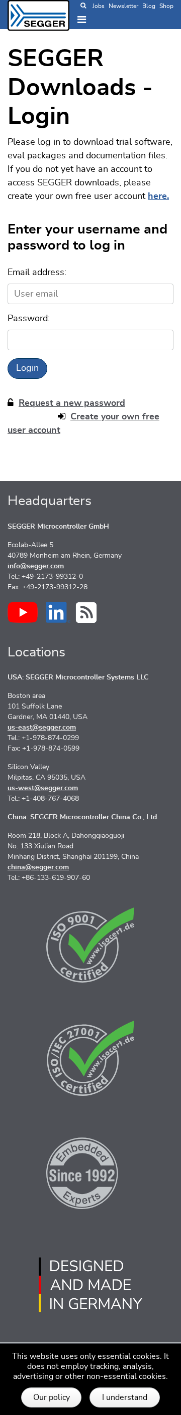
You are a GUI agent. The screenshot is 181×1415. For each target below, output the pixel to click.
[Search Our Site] (83, 6)
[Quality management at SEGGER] (90, 945)
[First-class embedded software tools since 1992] (90, 1171)
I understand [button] (124, 1397)
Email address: (37, 272)
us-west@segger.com (43, 788)
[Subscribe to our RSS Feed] (86, 612)
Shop (166, 6)
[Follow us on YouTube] (23, 612)
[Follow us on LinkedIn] (58, 612)
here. (158, 196)
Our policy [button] (51, 1397)
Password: (29, 318)
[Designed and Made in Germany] (90, 1284)
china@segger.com (38, 867)
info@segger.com (36, 566)
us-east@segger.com (42, 727)
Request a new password (72, 403)
